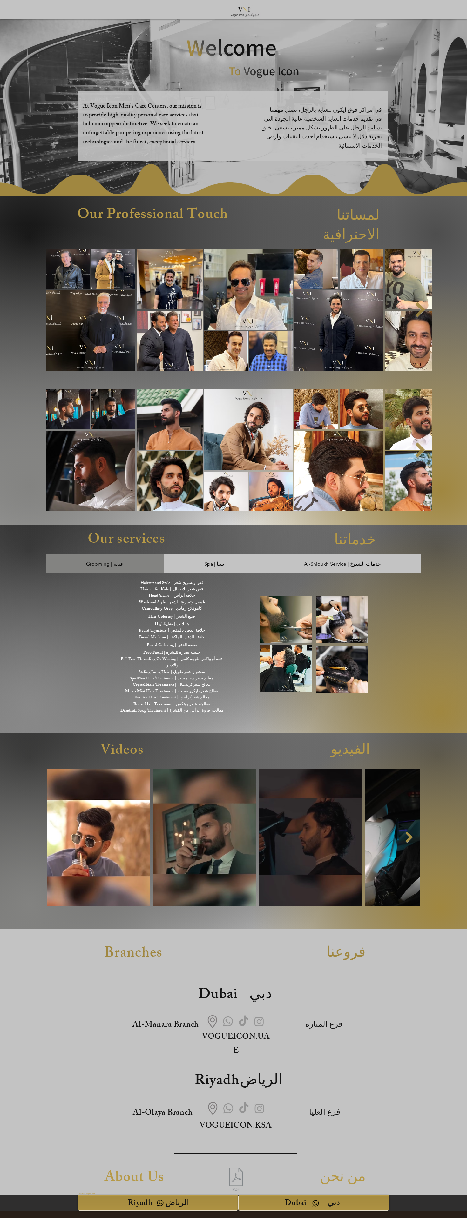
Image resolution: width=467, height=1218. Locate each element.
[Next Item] (420, 309)
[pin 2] (212, 1021)
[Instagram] (259, 1021)
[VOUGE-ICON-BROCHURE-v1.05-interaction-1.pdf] (236, 1180)
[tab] (105, 563)
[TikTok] (243, 1021)
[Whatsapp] (228, 1021)
